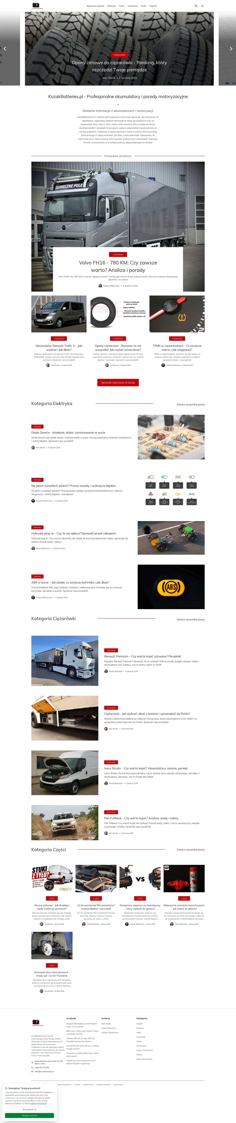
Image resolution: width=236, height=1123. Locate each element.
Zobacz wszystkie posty (191, 404)
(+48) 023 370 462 (42, 1067)
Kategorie (142, 1018)
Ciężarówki (133, 6)
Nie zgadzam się (29, 1109)
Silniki (143, 6)
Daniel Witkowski (108, 1028)
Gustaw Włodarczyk (109, 1032)
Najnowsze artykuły (95, 6)
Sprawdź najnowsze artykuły (118, 382)
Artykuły (71, 1018)
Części (122, 6)
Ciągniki (153, 6)
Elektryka (111, 6)
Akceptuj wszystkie (29, 1115)
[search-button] (196, 6)
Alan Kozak (106, 1024)
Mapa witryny (118, 1085)
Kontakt (77, 1085)
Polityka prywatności (64, 1085)
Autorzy (105, 1018)
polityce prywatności (38, 1103)
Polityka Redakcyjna (103, 1085)
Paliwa (139, 1055)
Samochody (141, 1046)
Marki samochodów (144, 1059)
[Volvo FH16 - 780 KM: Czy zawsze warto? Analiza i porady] (118, 227)
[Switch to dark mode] (202, 6)
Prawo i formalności (145, 1050)
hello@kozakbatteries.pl (44, 1071)
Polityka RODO (88, 1085)
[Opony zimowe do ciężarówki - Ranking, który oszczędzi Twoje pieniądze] (118, 49)
